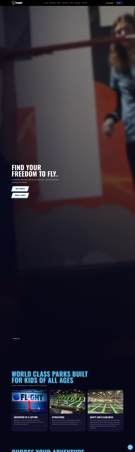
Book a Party (20, 195)
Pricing (46, 3)
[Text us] (130, 447)
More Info (84, 3)
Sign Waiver (78, 3)
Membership (52, 3)
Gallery (71, 3)
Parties (58, 3)
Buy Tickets (20, 188)
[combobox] (119, 3)
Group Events (65, 3)
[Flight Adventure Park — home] (17, 3)
